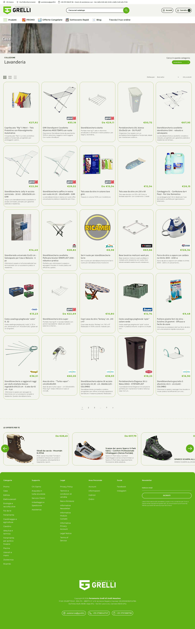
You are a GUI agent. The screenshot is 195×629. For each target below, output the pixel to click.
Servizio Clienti (38, 498)
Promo (6, 487)
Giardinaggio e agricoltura (10, 520)
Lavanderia (181, 62)
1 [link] (82, 408)
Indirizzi (92, 495)
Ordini (91, 499)
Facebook (121, 487)
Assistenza (36, 510)
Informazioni (94, 491)
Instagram (121, 491)
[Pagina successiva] (112, 407)
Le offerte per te (11, 428)
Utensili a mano (7, 553)
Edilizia (6, 495)
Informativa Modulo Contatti (65, 516)
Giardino (7, 526)
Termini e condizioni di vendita (66, 494)
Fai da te (7, 511)
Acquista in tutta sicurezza (38, 492)
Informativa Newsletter (65, 507)
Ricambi (7, 564)
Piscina (6, 548)
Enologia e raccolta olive (9, 505)
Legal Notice (66, 533)
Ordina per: (151, 77)
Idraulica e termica (8, 532)
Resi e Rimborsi (67, 501)
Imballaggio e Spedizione (38, 503)
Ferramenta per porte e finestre (8, 541)
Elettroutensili (9, 499)
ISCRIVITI (166, 495)
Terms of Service (64, 539)
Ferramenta (8, 515)
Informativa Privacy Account (65, 526)
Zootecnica (8, 560)
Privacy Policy (66, 487)
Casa (5, 491)
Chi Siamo (36, 487)
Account (92, 487)
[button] (97, 10)
